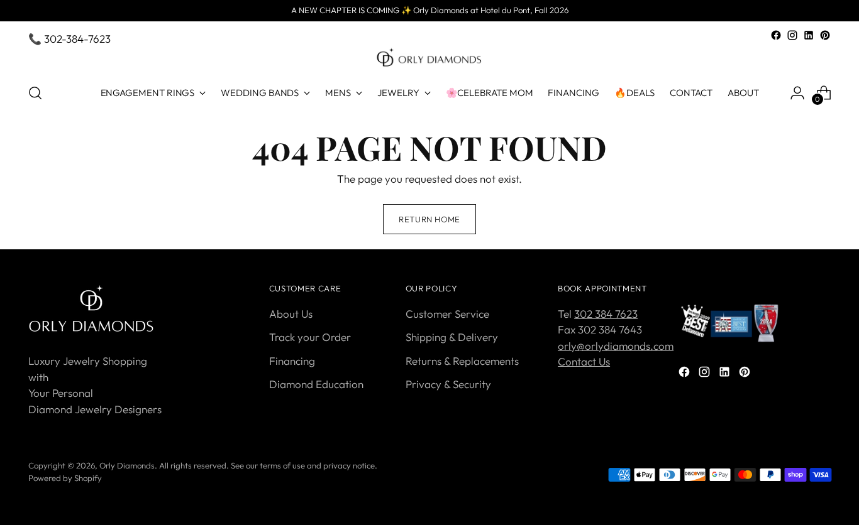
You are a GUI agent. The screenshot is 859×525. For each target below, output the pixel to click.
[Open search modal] (35, 93)
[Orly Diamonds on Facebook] (776, 35)
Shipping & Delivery (452, 337)
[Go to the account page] (797, 93)
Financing (292, 360)
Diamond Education (316, 384)
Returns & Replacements (462, 360)
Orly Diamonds (127, 465)
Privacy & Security (448, 384)
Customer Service (447, 313)
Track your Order (310, 337)
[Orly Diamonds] (429, 58)
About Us (291, 313)
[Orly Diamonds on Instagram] (792, 35)
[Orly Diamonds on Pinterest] (825, 35)
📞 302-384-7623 (69, 38)
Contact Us (584, 361)
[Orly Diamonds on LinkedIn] (808, 35)
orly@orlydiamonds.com (615, 345)
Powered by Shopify (65, 478)
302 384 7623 (606, 313)
